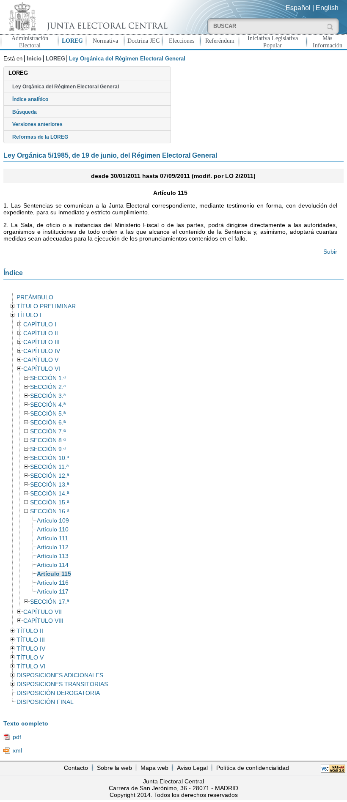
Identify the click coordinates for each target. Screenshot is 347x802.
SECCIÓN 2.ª (48, 387)
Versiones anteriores (37, 124)
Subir (330, 251)
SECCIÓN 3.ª (48, 396)
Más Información (327, 42)
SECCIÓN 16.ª (49, 511)
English (327, 7)
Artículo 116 (53, 583)
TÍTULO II (30, 631)
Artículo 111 (52, 538)
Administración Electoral (29, 42)
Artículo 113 (53, 556)
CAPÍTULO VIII (43, 621)
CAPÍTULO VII (42, 612)
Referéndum (219, 40)
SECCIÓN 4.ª (48, 405)
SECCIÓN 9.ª (48, 449)
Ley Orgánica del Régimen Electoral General (65, 87)
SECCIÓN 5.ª (48, 414)
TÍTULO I (29, 315)
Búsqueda (24, 112)
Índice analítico (30, 99)
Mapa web (154, 767)
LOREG (72, 40)
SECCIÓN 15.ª (49, 502)
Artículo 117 (53, 591)
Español (298, 7)
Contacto (76, 767)
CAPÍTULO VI (41, 369)
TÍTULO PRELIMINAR (46, 306)
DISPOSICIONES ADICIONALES (60, 675)
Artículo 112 (53, 547)
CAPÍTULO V (40, 360)
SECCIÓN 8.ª (48, 440)
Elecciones (181, 40)
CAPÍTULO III (41, 342)
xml (17, 750)
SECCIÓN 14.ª (49, 493)
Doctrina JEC (143, 40)
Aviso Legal (192, 767)
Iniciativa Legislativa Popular (273, 42)
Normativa (105, 40)
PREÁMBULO (35, 297)
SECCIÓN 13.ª (49, 485)
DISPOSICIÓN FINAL (45, 702)
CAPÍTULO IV (41, 351)
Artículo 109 (53, 520)
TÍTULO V (30, 657)
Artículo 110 (53, 529)
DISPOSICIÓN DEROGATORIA (58, 693)
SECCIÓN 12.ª (49, 476)
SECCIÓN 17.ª (49, 602)
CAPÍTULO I (39, 324)
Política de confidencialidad (252, 767)
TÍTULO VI (31, 666)
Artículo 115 (54, 574)
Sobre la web (114, 767)
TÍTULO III (31, 640)
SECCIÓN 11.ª (49, 467)
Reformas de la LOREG (40, 137)
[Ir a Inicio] (87, 16)
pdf (17, 737)
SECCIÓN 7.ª (48, 431)
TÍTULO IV (31, 649)
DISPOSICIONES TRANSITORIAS (62, 684)
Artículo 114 (53, 565)
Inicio (34, 58)
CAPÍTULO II (40, 333)
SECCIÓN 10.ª (49, 458)
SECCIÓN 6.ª (48, 422)
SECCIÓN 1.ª (48, 378)
